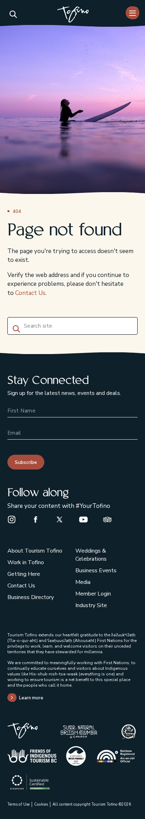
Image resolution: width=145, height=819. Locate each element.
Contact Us (30, 293)
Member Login (93, 594)
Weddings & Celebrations (91, 555)
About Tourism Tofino (34, 551)
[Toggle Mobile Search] (13, 14)
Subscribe (26, 462)
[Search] (15, 328)
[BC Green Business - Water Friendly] (76, 756)
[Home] (73, 15)
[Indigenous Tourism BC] (32, 755)
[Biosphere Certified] (29, 782)
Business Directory (30, 597)
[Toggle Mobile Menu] (132, 12)
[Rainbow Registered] (116, 756)
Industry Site (91, 605)
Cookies (41, 804)
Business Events (95, 570)
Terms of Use (18, 804)
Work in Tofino (25, 562)
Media (82, 582)
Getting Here (23, 574)
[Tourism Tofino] (22, 736)
